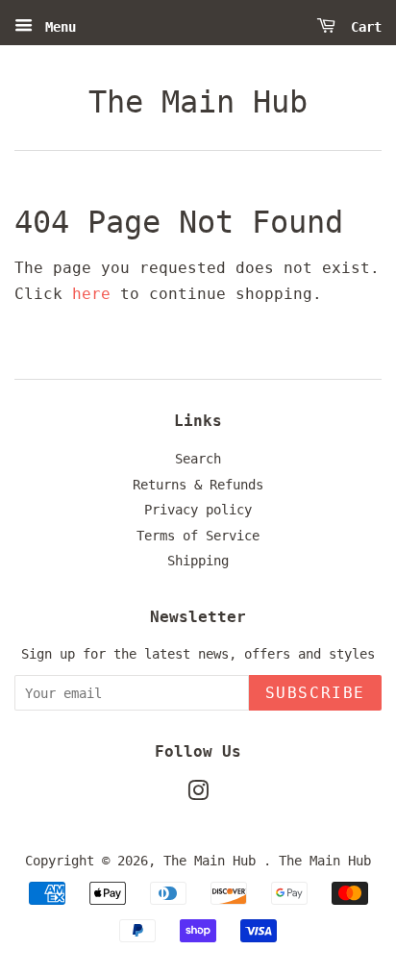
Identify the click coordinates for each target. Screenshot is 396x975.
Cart (362, 27)
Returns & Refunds (198, 484)
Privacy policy (198, 509)
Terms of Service (198, 535)
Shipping (198, 560)
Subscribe (315, 693)
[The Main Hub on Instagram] (198, 794)
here (91, 294)
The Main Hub (198, 102)
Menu (56, 27)
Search (198, 458)
